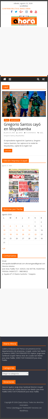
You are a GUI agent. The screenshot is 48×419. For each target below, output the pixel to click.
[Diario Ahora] (4, 79)
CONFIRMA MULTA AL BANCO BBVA (16, 8)
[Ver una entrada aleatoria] (43, 79)
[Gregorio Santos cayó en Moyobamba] (24, 92)
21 (29, 234)
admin (20, 133)
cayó (41, 133)
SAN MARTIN (15, 120)
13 (23, 230)
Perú (6, 120)
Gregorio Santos (9, 136)
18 (11, 234)
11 (11, 230)
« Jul (3, 248)
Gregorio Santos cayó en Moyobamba (22, 126)
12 (17, 230)
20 (23, 234)
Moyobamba (20, 136)
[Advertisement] (24, 51)
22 (35, 234)
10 (4, 230)
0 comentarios (31, 133)
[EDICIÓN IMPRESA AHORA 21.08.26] (24, 202)
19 (17, 234)
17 (4, 234)
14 (29, 230)
